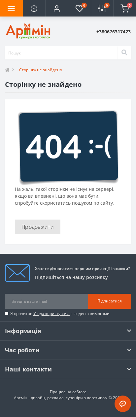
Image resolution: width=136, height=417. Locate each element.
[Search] (124, 52)
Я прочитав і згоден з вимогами (60, 313)
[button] (56, 8)
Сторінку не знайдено (40, 70)
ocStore (79, 392)
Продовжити (37, 226)
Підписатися (109, 301)
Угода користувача (51, 313)
